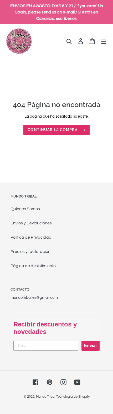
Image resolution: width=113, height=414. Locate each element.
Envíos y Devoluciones (31, 223)
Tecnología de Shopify (73, 396)
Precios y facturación (30, 251)
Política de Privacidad (31, 237)
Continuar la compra (52, 130)
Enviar (90, 345)
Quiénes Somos (25, 209)
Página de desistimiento (33, 266)
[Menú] (104, 41)
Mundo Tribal (45, 396)
